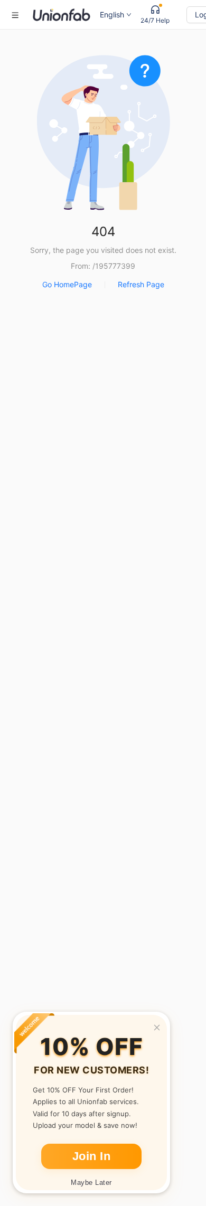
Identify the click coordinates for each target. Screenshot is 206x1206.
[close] (157, 1027)
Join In (91, 1156)
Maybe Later (91, 1182)
